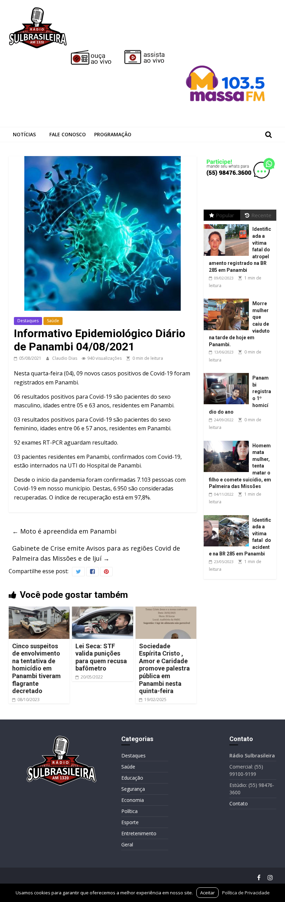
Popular (225, 215)
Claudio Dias (65, 358)
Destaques (28, 321)
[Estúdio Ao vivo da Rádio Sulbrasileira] (149, 53)
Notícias (24, 134)
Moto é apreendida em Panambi (64, 531)
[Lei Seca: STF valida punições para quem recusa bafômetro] (102, 611)
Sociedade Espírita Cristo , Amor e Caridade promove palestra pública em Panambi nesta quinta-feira (164, 668)
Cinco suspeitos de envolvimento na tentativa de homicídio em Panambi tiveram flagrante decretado (36, 668)
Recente (261, 215)
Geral (127, 844)
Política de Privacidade (246, 892)
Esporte (130, 822)
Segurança (133, 789)
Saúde (53, 321)
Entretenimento (138, 833)
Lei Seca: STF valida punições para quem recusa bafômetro (101, 657)
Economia (132, 800)
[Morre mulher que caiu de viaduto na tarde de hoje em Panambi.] (228, 298)
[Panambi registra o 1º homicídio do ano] (228, 373)
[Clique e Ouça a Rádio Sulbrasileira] (96, 53)
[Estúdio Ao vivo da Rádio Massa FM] (226, 53)
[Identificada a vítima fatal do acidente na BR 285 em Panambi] (228, 515)
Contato (238, 803)
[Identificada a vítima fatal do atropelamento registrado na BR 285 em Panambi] (228, 224)
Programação (112, 134)
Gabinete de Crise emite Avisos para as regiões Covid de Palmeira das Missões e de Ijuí (96, 553)
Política (129, 811)
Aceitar (207, 892)
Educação (132, 777)
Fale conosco (67, 134)
